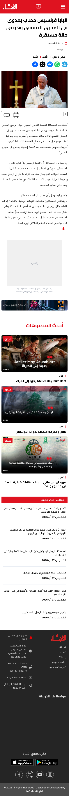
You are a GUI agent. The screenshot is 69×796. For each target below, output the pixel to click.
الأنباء (45, 57)
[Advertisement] (34, 263)
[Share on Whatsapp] (57, 64)
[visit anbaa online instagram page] (50, 774)
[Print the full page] (15, 114)
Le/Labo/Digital (34, 791)
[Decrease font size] (58, 114)
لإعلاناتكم (62, 657)
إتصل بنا (62, 652)
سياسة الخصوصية (58, 662)
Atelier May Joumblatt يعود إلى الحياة (41, 381)
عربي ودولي (58, 57)
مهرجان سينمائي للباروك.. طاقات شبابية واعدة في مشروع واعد (35, 484)
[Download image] (5, 105)
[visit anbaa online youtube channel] (39, 774)
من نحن (62, 647)
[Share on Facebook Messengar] (50, 64)
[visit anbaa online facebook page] (19, 774)
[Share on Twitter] (42, 64)
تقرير (61, 375)
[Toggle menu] (63, 6)
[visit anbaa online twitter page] (29, 774)
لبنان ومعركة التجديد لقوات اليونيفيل (41, 431)
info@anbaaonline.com (16, 677)
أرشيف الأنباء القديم (57, 667)
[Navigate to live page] (38, 6)
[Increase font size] (65, 114)
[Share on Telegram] (65, 64)
